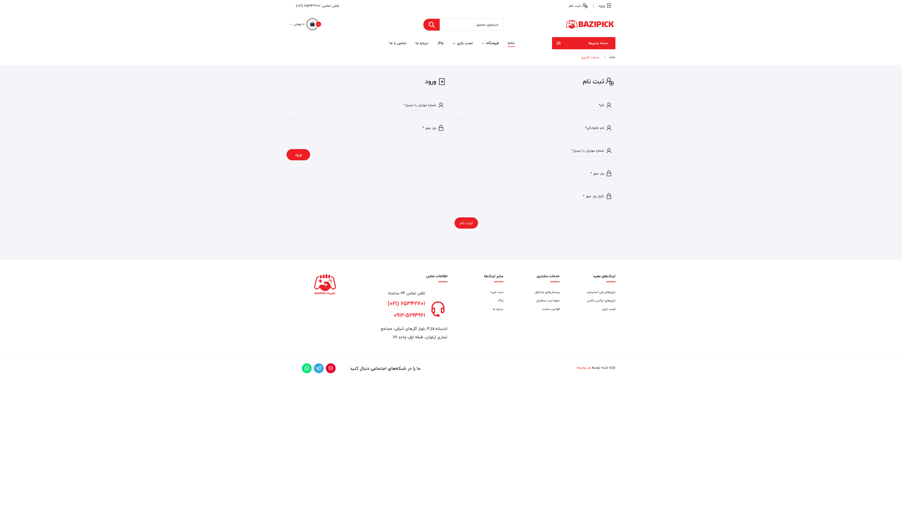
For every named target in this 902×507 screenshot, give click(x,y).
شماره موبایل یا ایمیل (588, 151)
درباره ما (422, 43)
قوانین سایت (550, 309)
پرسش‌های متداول (547, 292)
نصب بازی (464, 43)
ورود (601, 6)
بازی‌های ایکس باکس (601, 300)
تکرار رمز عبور (593, 196)
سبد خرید (496, 292)
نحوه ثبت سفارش (547, 300)
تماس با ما (397, 43)
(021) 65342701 (308, 6)
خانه (511, 43)
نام (601, 105)
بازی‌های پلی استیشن (601, 292)
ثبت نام (575, 6)
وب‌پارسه (584, 367)
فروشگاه (492, 43)
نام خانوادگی (594, 128)
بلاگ (440, 43)
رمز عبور (597, 173)
